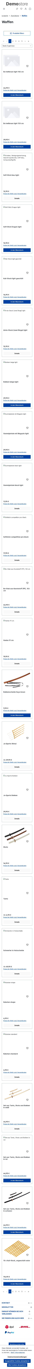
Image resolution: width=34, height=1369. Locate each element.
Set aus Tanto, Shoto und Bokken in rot (16, 1158)
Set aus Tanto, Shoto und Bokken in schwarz (16, 1210)
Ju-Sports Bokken (10, 795)
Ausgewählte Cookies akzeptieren (17, 1361)
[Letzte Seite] (28, 41)
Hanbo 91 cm (8, 640)
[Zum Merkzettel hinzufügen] (27, 66)
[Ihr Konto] (25, 9)
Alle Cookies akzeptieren (17, 1365)
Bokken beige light (10, 382)
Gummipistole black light (13, 485)
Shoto (5, 847)
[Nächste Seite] (25, 41)
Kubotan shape (9, 1002)
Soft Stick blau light (11, 175)
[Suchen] (17, 9)
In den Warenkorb (17, 95)
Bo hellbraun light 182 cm (13, 72)
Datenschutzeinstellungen (17, 1357)
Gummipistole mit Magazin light (16, 433)
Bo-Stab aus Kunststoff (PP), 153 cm (16, 590)
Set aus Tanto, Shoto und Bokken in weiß (16, 1106)
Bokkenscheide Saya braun (14, 692)
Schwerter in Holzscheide (13, 950)
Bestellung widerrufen (17, 1344)
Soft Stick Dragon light (12, 227)
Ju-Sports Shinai (10, 744)
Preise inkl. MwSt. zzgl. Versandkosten (14, 90)
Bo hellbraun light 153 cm (13, 123)
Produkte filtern (18, 33)
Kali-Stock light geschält (13, 278)
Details (17, 198)
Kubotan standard (10, 1054)
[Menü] (4, 9)
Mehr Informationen (18, 1352)
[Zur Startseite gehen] (17, 3)
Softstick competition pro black (15, 537)
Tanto (5, 899)
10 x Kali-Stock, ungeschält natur (16, 1260)
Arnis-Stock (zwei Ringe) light (15, 330)
